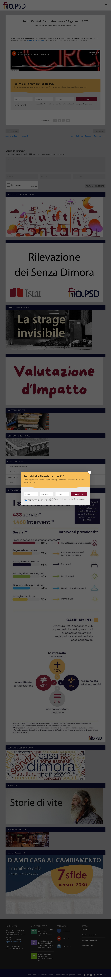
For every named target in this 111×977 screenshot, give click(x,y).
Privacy (26, 500)
